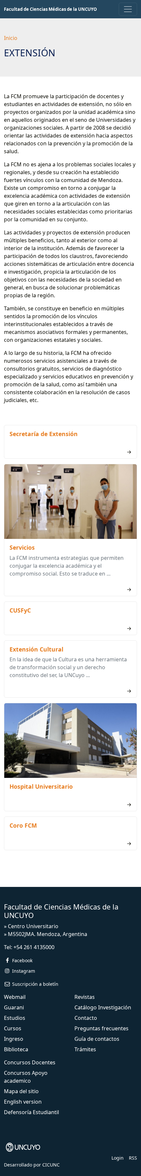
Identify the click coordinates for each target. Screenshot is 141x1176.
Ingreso (13, 1038)
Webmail (15, 997)
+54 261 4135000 (33, 947)
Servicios (22, 547)
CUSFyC (20, 610)
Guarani (14, 1007)
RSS (133, 1158)
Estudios (14, 1017)
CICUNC (51, 1165)
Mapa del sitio (21, 1091)
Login (117, 1158)
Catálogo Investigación (102, 1007)
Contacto (85, 1017)
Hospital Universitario (41, 786)
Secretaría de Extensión (44, 434)
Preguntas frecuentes (101, 1028)
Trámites (85, 1049)
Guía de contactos (96, 1038)
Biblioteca (16, 1049)
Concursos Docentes (29, 1062)
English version (23, 1101)
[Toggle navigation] (128, 9)
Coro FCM (23, 825)
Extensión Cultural (36, 649)
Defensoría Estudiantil (31, 1112)
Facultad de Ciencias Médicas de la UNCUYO (50, 9)
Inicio (10, 38)
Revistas (84, 997)
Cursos (12, 1028)
